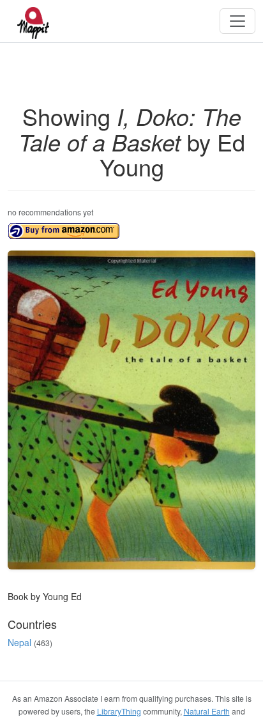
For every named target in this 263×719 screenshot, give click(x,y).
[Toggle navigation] (237, 21)
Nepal (19, 642)
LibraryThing (119, 711)
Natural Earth (207, 711)
